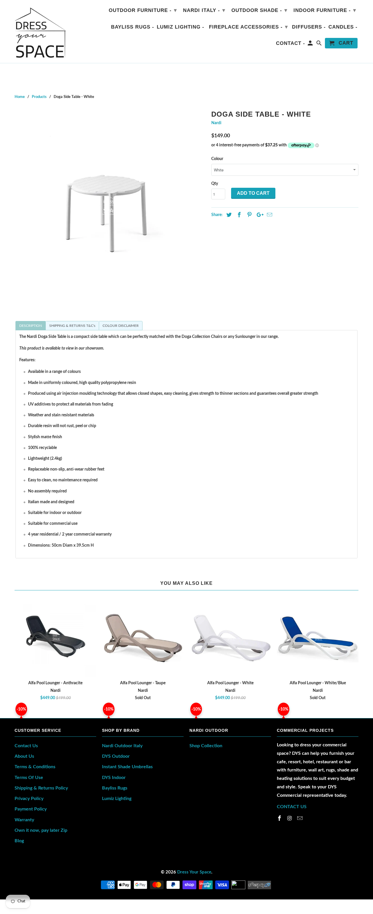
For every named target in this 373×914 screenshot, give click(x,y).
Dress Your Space (194, 872)
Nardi (216, 123)
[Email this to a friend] (268, 215)
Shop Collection (205, 745)
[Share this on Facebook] (238, 215)
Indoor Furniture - (324, 10)
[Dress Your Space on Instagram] (290, 818)
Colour (217, 159)
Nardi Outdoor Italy (122, 745)
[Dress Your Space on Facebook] (280, 818)
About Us (24, 756)
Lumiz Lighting (116, 798)
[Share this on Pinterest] (248, 215)
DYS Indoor (114, 777)
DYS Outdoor (116, 756)
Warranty (24, 819)
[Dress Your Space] (40, 31)
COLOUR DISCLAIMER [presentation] (121, 325)
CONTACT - (290, 43)
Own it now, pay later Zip (41, 830)
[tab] (30, 325)
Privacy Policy (29, 798)
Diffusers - (309, 27)
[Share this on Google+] (258, 215)
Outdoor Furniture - (143, 10)
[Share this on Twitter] (228, 215)
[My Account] (311, 44)
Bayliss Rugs (114, 788)
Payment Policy (31, 809)
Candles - (343, 27)
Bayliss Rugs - (132, 27)
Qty (214, 184)
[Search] (319, 44)
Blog (19, 840)
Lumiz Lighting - (180, 27)
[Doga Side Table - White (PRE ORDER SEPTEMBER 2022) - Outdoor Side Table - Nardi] (110, 203)
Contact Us (26, 745)
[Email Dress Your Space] (300, 818)
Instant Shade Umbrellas (127, 766)
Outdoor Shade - (259, 10)
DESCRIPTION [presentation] (30, 325)
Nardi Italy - (204, 10)
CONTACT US (292, 806)
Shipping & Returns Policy (41, 788)
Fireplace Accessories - (248, 27)
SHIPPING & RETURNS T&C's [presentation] (72, 325)
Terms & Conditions (35, 766)
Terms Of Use (29, 777)
